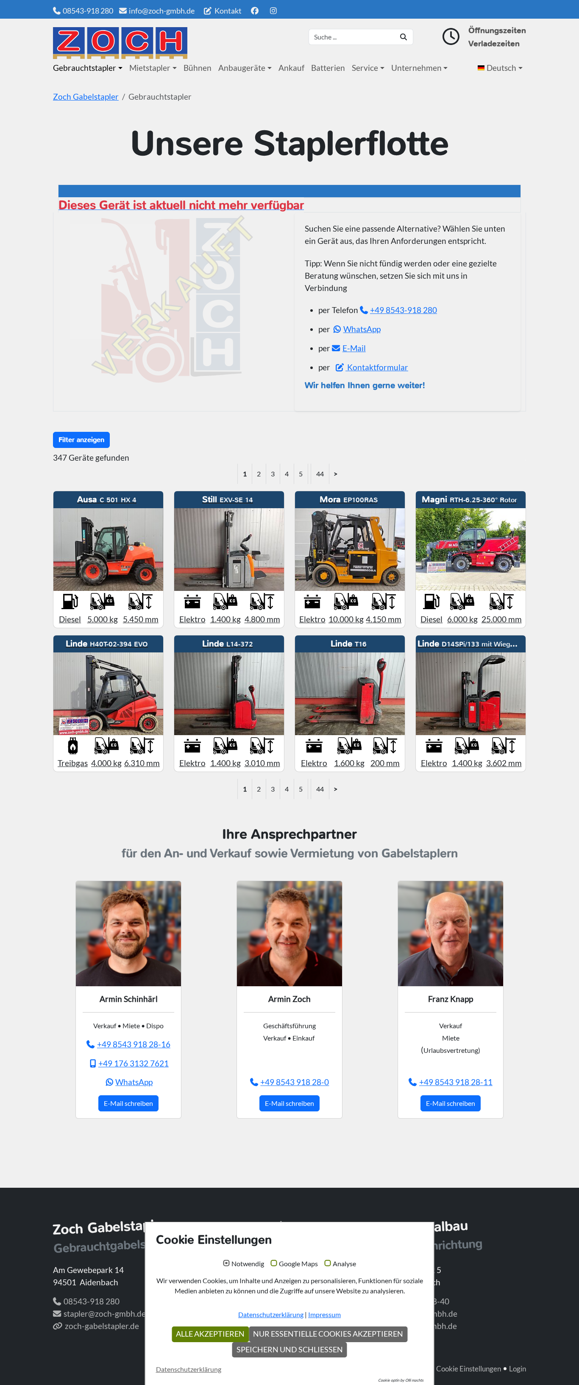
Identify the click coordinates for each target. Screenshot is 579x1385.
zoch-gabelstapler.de (102, 1326)
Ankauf (291, 68)
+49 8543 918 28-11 (456, 1082)
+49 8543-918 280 (403, 310)
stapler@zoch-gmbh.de (105, 1313)
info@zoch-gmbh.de (162, 10)
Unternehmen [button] (416, 68)
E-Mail (354, 348)
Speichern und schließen (290, 1349)
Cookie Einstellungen (468, 1368)
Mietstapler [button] (149, 68)
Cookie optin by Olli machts (400, 1380)
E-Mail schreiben (128, 1103)
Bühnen (198, 68)
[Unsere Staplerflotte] (120, 43)
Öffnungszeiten (497, 30)
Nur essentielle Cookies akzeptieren (328, 1333)
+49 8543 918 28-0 (294, 1082)
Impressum (324, 1314)
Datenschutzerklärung (270, 1314)
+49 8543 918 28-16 (133, 1044)
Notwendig (247, 1263)
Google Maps (298, 1263)
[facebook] (254, 10)
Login (517, 1368)
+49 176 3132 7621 (133, 1063)
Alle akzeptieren (210, 1333)
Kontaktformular (376, 367)
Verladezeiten (494, 43)
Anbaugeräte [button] (241, 68)
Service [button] (365, 68)
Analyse (344, 1263)
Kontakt (227, 10)
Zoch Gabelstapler (86, 96)
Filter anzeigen (81, 439)
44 (320, 474)
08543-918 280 (88, 10)
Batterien (328, 68)
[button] (502, 68)
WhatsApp (362, 329)
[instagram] (273, 10)
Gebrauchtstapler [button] (84, 68)
